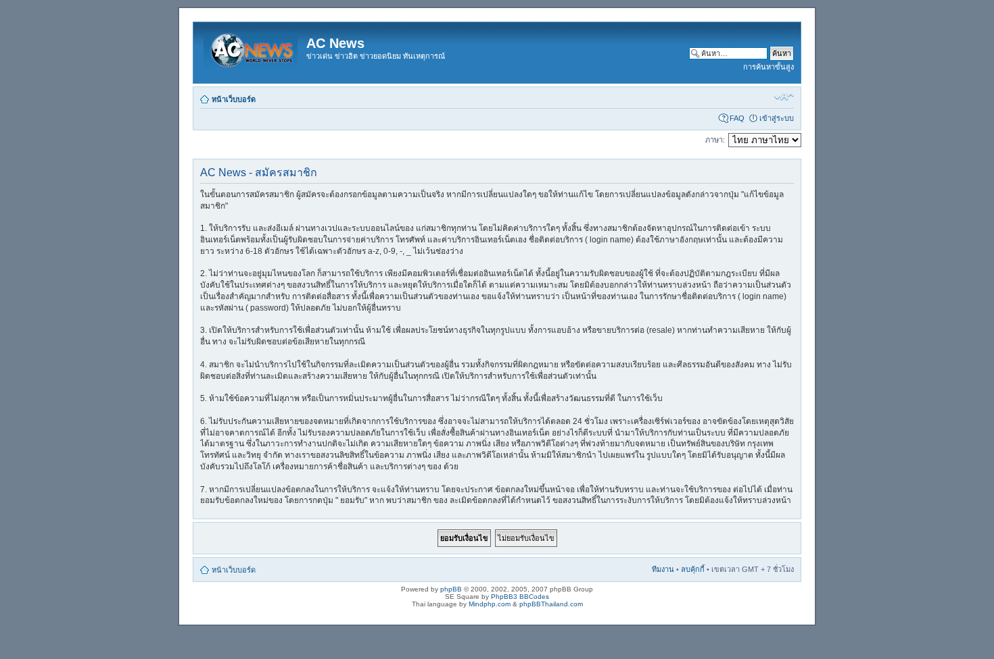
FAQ (737, 118)
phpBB (451, 589)
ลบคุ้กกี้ (693, 569)
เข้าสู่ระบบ (776, 118)
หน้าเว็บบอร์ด (234, 99)
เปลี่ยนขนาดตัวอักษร (784, 96)
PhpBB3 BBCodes (520, 596)
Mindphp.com (490, 604)
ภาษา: (715, 140)
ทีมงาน (663, 569)
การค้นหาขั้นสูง (768, 67)
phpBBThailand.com (551, 604)
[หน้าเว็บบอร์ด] (251, 47)
